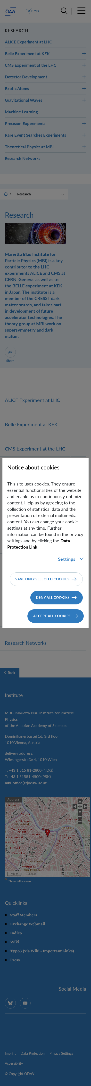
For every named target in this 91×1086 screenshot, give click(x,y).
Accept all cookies (52, 616)
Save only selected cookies (42, 579)
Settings (66, 559)
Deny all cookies (52, 597)
